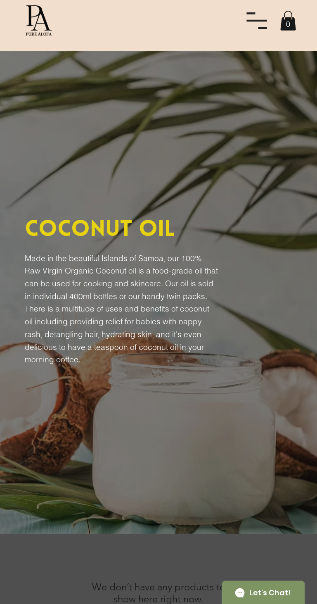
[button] (288, 21)
